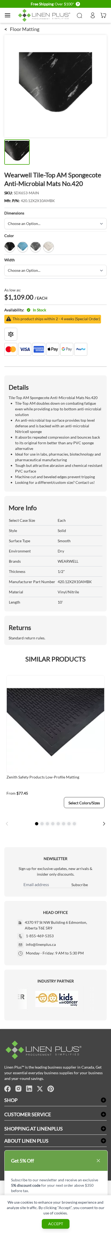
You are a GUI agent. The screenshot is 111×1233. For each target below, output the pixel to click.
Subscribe (79, 884)
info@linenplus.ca (41, 944)
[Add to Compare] (10, 334)
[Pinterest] (50, 1089)
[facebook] (7, 1089)
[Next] (104, 823)
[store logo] (45, 15)
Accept (55, 1223)
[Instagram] (18, 1089)
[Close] (98, 1160)
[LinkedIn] (29, 1089)
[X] (40, 1089)
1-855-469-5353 (40, 935)
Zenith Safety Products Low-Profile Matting (42, 777)
